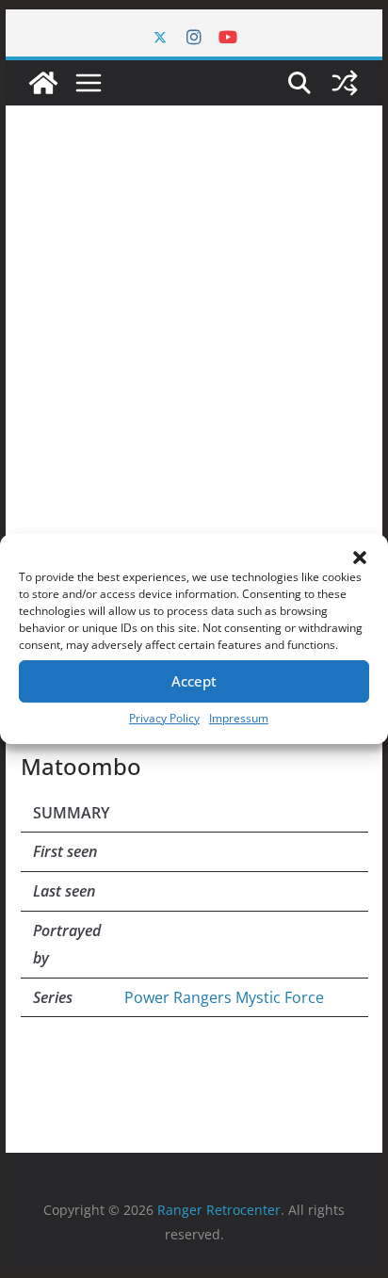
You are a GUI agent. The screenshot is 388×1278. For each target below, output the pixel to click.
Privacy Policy (164, 718)
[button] (359, 557)
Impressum (238, 718)
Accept (194, 680)
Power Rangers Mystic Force (224, 997)
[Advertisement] (194, 420)
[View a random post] (344, 82)
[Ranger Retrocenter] (43, 82)
